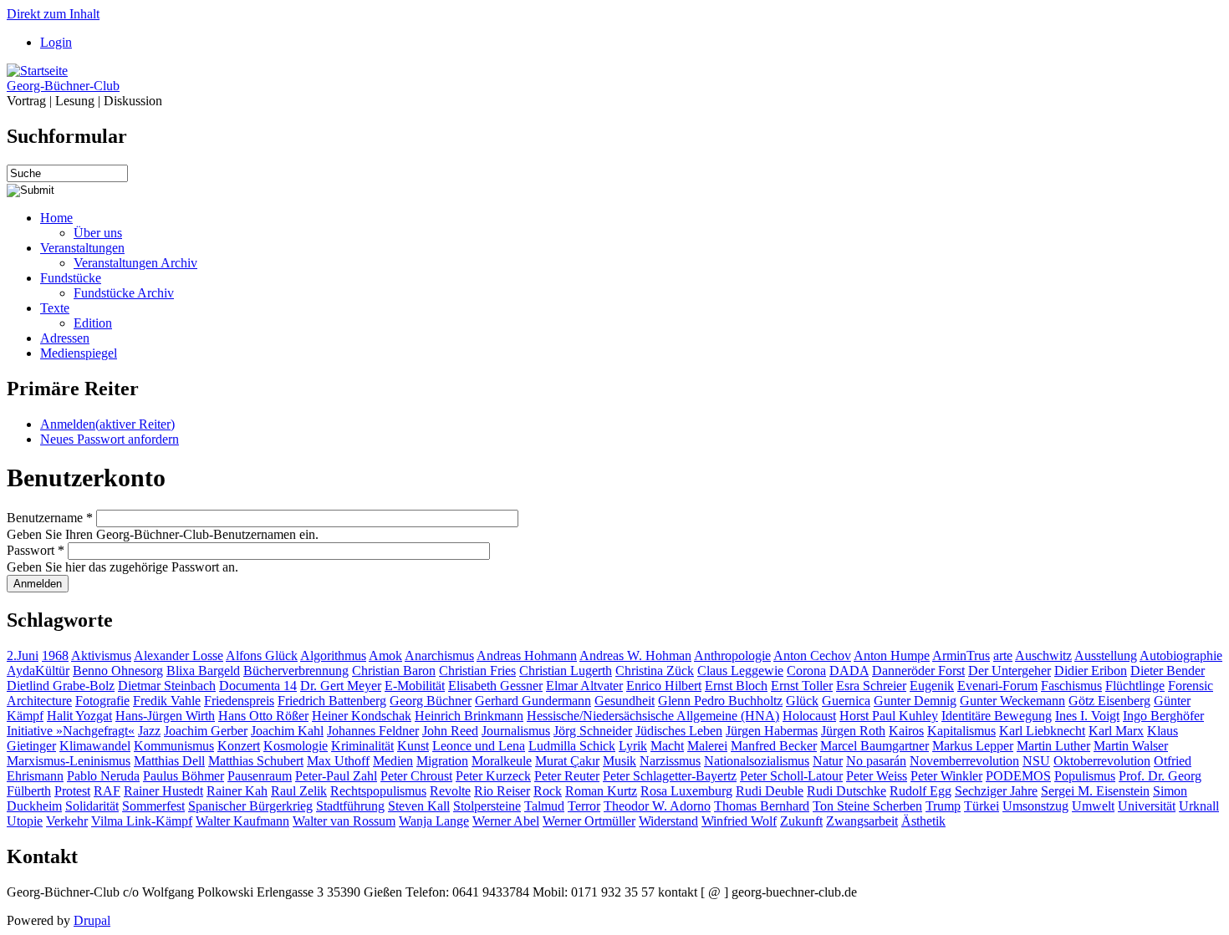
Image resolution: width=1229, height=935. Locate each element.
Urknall (1199, 806)
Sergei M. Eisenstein (1095, 791)
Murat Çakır (567, 761)
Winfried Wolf (739, 821)
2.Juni (22, 655)
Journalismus (516, 731)
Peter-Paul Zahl (336, 776)
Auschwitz (1043, 655)
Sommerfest (153, 806)
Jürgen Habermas (772, 731)
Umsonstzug (1035, 806)
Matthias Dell (169, 761)
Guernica (846, 701)
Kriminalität (362, 746)
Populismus (1084, 776)
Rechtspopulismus (378, 791)
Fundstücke (70, 278)
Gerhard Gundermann (533, 701)
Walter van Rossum (344, 821)
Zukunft (801, 821)
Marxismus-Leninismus (68, 761)
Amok (385, 655)
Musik (619, 761)
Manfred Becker (774, 746)
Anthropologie (732, 655)
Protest (72, 791)
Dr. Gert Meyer (340, 685)
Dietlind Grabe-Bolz (61, 685)
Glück (802, 701)
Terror (584, 806)
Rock (547, 791)
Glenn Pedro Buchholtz (720, 701)
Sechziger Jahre (996, 791)
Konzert (238, 746)
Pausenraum (259, 776)
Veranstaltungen (82, 248)
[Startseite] (37, 71)
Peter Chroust (416, 776)
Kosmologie (295, 746)
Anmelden (107, 424)
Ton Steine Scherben (867, 806)
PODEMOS (1018, 776)
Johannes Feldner (373, 731)
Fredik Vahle (167, 701)
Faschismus (1071, 685)
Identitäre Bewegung (996, 716)
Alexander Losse (178, 655)
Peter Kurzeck (493, 776)
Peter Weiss (876, 776)
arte (1002, 655)
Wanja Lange (434, 821)
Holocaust (809, 716)
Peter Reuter (566, 776)
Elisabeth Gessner (495, 685)
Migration (442, 761)
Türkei (981, 806)
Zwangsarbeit (862, 821)
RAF (107, 791)
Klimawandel (94, 746)
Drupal (92, 920)
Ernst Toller (802, 685)
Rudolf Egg (920, 791)
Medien (393, 761)
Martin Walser (1131, 746)
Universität (1146, 806)
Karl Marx (1116, 731)
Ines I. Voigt (1087, 716)
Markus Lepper (972, 746)
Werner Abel (505, 821)
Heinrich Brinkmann (469, 716)
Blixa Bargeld (203, 670)
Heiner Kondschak (361, 716)
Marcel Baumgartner (874, 746)
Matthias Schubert (255, 761)
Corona (806, 670)
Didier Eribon (1090, 670)
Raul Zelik (299, 791)
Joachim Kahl (287, 731)
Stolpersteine (487, 806)
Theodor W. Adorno (657, 806)
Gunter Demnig (915, 701)
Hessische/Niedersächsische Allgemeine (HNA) (653, 716)
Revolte (450, 791)
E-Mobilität (415, 685)
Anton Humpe (892, 655)
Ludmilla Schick (571, 746)
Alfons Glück (262, 655)
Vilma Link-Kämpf (141, 821)
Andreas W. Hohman (635, 655)
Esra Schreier (871, 685)
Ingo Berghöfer (1163, 716)
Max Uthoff (338, 761)
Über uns (98, 233)
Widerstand (668, 821)
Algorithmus (333, 655)
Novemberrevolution (964, 761)
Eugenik (932, 685)
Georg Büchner (431, 701)
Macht (667, 746)
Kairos (906, 731)
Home (56, 218)
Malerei (707, 746)
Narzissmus (670, 761)
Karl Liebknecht (1042, 731)
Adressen (64, 338)
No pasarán (876, 761)
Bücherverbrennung (296, 670)
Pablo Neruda (103, 776)
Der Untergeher (1009, 670)
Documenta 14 (258, 685)
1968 (55, 655)
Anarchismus (439, 655)
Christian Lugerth (565, 670)
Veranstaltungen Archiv (135, 263)
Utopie (25, 821)
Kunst (413, 746)
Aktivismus (101, 655)
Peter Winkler (946, 776)
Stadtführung (350, 806)
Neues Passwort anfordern (109, 439)
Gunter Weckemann (1012, 701)
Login (56, 42)
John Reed (450, 731)
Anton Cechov (812, 655)
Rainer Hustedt (163, 791)
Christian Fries (477, 670)
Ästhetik (923, 821)
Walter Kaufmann (242, 821)
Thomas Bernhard (761, 806)
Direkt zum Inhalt (53, 14)
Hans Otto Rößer (263, 716)
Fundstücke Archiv (124, 293)
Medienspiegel (78, 353)
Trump (943, 806)
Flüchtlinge (1135, 685)
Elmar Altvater (584, 685)
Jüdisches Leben (678, 731)
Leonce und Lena (478, 746)
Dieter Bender (1167, 670)
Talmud (544, 806)
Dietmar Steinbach (167, 685)
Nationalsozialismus (756, 761)
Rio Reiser (502, 791)
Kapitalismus (961, 731)
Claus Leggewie (740, 670)
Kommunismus (174, 746)
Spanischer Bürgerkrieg (250, 806)
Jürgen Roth (853, 731)
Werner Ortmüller (589, 821)
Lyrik (633, 746)
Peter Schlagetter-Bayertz (670, 776)
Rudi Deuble (769, 791)
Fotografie (102, 701)
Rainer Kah (237, 791)
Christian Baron (394, 670)
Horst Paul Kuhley (888, 716)
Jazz (149, 731)
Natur (828, 761)
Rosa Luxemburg (686, 791)
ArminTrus (961, 655)
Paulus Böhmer (183, 776)
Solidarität (92, 806)
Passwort (35, 550)
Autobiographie (1181, 655)
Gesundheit (624, 701)
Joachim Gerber (205, 731)
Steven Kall (419, 806)
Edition (93, 323)
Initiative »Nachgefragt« (71, 731)
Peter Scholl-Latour (791, 776)
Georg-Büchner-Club (63, 86)
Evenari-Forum (997, 685)
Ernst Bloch (736, 685)
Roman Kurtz (601, 791)
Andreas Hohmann (527, 655)
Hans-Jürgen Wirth (165, 716)
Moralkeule (502, 761)
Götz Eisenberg (1109, 701)
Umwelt (1093, 806)
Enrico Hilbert (663, 685)
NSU (1036, 761)
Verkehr (67, 821)
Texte (54, 308)
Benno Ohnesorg (118, 670)
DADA (849, 670)
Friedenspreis (239, 701)
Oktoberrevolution (1101, 761)
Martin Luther (1053, 746)
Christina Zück (654, 670)
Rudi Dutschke (846, 791)
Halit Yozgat (79, 716)
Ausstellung (1105, 655)
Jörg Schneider (592, 731)
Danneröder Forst (918, 670)
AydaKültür (38, 670)
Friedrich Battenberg (332, 701)
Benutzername (50, 518)
